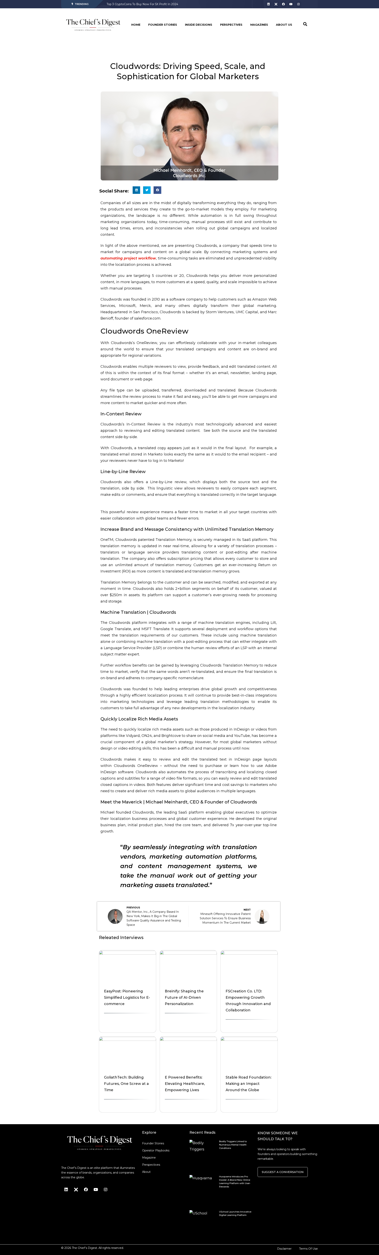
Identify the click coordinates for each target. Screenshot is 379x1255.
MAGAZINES (259, 24)
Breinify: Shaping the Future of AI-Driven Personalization (184, 997)
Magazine (149, 1157)
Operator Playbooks (155, 1150)
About (146, 1172)
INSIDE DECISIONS (198, 24)
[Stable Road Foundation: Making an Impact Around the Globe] (249, 1039)
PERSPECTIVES (231, 24)
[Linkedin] (268, 4)
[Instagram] (298, 4)
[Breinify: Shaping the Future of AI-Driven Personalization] (188, 953)
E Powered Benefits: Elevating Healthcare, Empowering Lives (185, 1083)
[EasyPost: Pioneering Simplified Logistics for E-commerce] (127, 953)
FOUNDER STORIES (162, 24)
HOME (135, 24)
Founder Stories (153, 1143)
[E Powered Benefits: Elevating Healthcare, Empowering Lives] (188, 1039)
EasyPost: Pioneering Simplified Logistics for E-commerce (127, 997)
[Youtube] (291, 4)
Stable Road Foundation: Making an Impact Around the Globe (248, 1083)
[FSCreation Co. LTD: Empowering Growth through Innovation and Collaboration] (249, 953)
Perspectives (151, 1164)
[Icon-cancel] (276, 4)
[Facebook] (283, 4)
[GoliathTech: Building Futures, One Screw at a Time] (127, 1039)
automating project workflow (128, 258)
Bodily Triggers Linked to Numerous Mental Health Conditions (149, 4)
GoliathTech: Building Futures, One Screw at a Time (126, 1083)
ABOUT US (284, 24)
